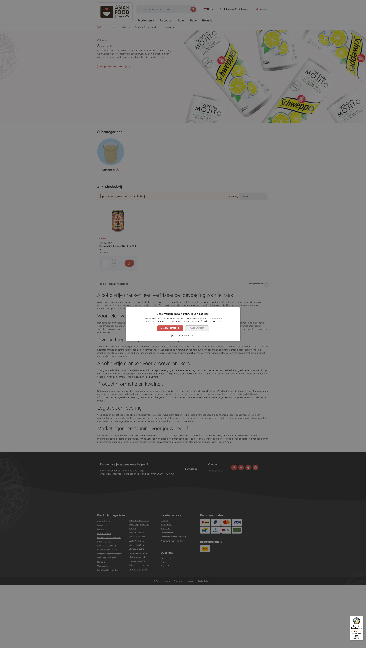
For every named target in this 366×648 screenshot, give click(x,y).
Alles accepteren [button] (170, 328)
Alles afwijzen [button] (197, 328)
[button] (183, 335)
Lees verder (217, 321)
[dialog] (183, 324)
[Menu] (361, 617)
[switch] (356, 637)
